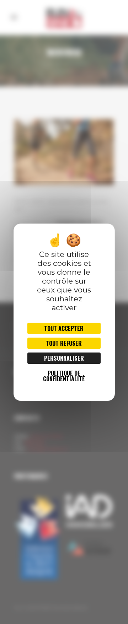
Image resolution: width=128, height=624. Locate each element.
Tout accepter (64, 328)
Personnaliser (64, 358)
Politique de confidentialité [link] (64, 376)
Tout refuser (64, 343)
